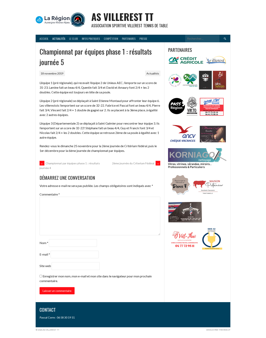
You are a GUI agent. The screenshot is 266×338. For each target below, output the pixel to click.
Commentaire (50, 194)
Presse (143, 38)
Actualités (58, 38)
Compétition (111, 38)
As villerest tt (122, 17)
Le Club (73, 38)
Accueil (44, 38)
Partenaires (129, 38)
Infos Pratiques (91, 38)
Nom (44, 243)
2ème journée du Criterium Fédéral (135, 163)
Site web (45, 266)
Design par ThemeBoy (218, 329)
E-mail (45, 254)
